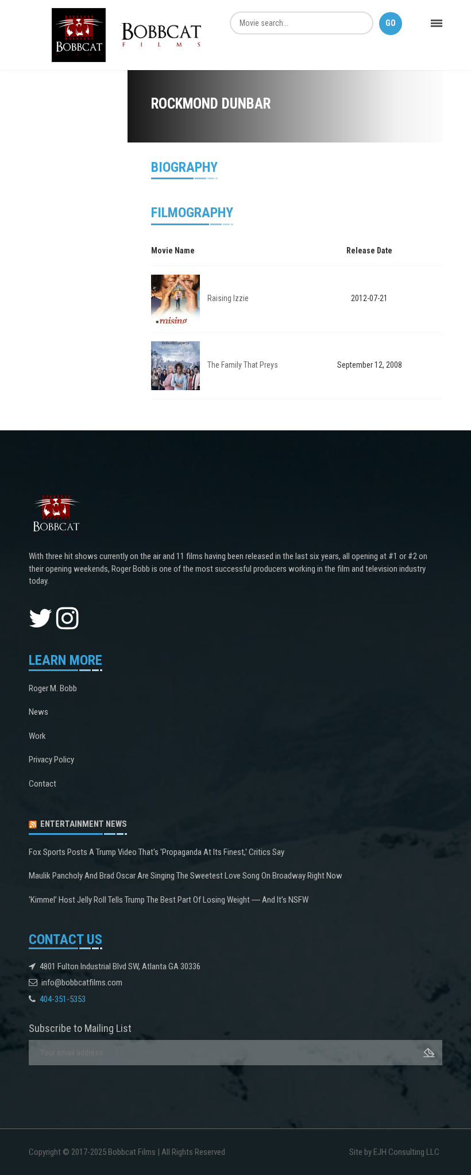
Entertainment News (83, 824)
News (38, 712)
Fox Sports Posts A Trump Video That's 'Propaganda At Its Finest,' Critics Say (156, 852)
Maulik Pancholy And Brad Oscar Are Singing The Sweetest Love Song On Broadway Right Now (185, 875)
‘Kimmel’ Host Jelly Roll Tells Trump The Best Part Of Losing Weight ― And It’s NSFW (168, 900)
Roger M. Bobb (53, 688)
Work (37, 736)
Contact (42, 784)
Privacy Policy (51, 759)
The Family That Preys (242, 364)
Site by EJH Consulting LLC (394, 1152)
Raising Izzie (228, 298)
